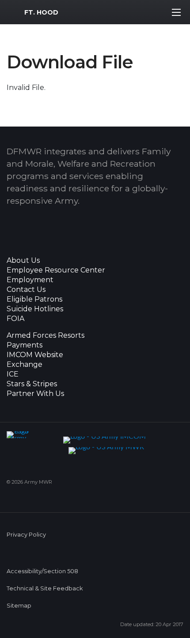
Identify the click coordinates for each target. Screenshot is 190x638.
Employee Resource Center (56, 270)
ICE (13, 374)
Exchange (24, 364)
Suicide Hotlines (35, 309)
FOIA (15, 318)
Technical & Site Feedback (45, 588)
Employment (30, 280)
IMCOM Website (35, 354)
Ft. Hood (41, 12)
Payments (24, 345)
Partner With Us (35, 393)
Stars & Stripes (32, 384)
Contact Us (26, 289)
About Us (23, 260)
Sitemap (19, 605)
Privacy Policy (26, 534)
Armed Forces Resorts (45, 335)
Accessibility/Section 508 (42, 571)
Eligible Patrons (34, 299)
